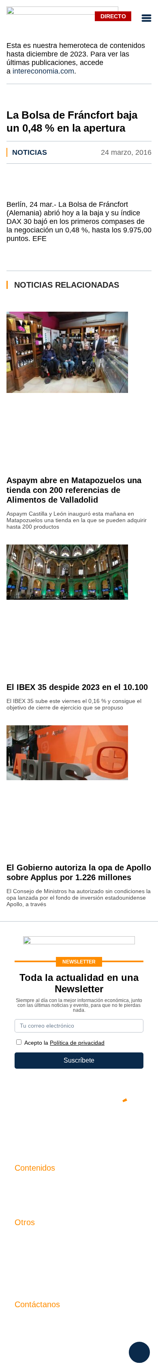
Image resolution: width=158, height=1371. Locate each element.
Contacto (28, 1239)
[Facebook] (54, 1128)
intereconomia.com (43, 71)
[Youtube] (79, 1128)
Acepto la (64, 1042)
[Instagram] (103, 1128)
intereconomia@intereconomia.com (66, 1325)
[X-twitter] (30, 1128)
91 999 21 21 (33, 1337)
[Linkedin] (127, 1128)
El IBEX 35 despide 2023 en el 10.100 (77, 687)
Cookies (26, 1280)
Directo (113, 16)
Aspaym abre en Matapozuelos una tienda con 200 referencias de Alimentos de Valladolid (73, 490)
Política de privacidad (46, 1266)
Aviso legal (31, 1253)
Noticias (29, 152)
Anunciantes (33, 1198)
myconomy (30, 1184)
